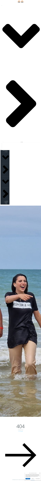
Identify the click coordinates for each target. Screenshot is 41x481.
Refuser (33, 478)
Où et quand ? (6, 151)
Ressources (6, 202)
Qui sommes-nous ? (21, 143)
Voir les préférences (38, 478)
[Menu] (20, 149)
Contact (21, 146)
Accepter (28, 478)
